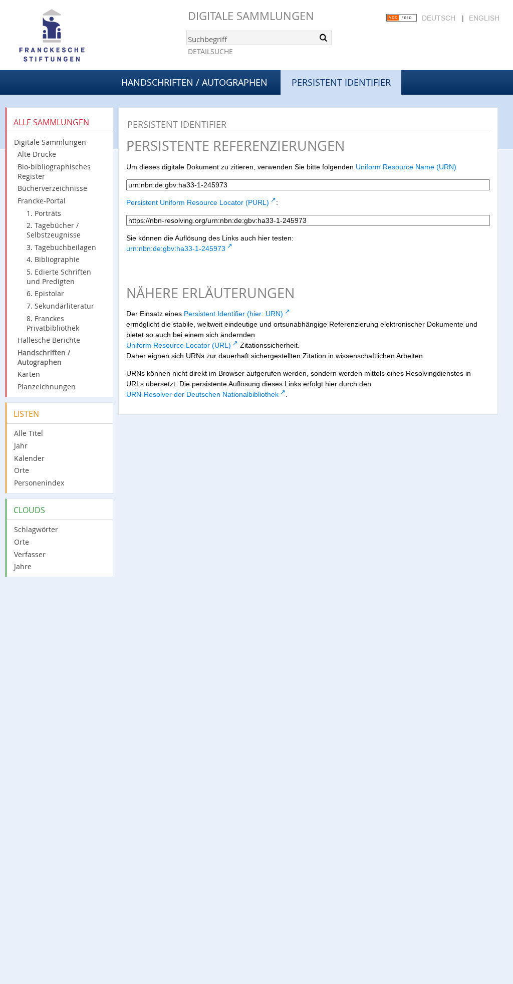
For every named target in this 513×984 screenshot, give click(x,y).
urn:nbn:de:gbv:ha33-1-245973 (175, 248)
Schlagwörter (36, 529)
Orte (21, 470)
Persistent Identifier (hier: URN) (233, 314)
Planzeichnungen (47, 386)
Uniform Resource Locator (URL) (178, 345)
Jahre (23, 566)
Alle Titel (28, 433)
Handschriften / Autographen (194, 82)
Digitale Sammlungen (251, 16)
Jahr (21, 445)
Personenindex (39, 482)
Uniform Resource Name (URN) (406, 167)
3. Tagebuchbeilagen (61, 247)
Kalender (29, 458)
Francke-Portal (42, 200)
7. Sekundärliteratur (60, 306)
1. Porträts (44, 213)
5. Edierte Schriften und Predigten (59, 276)
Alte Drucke (37, 154)
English (484, 18)
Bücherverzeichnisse (52, 188)
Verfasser (30, 554)
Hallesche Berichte (49, 340)
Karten (29, 374)
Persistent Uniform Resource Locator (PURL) (197, 202)
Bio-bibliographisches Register (54, 171)
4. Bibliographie (53, 259)
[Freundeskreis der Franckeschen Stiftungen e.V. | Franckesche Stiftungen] (80, 36)
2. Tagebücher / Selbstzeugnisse (54, 229)
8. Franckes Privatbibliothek (53, 323)
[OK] (323, 37)
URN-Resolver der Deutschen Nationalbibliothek (202, 394)
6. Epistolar (45, 293)
